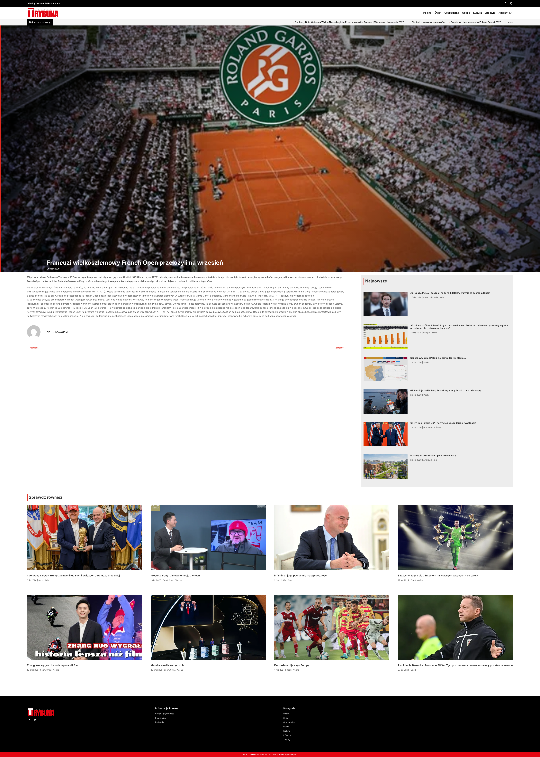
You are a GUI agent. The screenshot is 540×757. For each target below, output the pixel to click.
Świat (438, 12)
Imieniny (31, 3)
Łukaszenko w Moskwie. (200, 22)
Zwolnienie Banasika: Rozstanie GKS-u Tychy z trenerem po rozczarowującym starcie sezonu (455, 665)
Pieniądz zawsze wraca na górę (108, 22)
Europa (426, 332)
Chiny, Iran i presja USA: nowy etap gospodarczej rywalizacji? (443, 422)
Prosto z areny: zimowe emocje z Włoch (175, 575)
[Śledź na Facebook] (505, 3)
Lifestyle (490, 12)
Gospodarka (451, 12)
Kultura (477, 12)
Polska (427, 12)
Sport (40, 580)
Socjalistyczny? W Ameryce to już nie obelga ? (310, 22)
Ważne (56, 670)
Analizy (503, 12)
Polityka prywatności (164, 713)
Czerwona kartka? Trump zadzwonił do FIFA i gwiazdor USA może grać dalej (73, 575)
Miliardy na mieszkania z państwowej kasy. (433, 455)
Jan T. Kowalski (56, 332)
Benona (40, 3)
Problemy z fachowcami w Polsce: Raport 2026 (156, 22)
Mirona (56, 3)
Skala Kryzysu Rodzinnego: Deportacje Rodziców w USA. (249, 22)
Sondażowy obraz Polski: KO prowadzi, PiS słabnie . (438, 357)
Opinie (466, 12)
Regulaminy (160, 718)
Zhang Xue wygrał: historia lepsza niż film (52, 665)
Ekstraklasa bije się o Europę (291, 665)
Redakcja (159, 722)
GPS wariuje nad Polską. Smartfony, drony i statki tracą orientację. (445, 390)
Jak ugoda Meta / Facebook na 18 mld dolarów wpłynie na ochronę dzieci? (439, 22)
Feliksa (48, 3)
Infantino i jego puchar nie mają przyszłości (300, 575)
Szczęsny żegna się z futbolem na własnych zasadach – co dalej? (438, 575)
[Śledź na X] (510, 3)
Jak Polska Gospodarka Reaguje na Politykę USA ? (367, 22)
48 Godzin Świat (430, 297)
